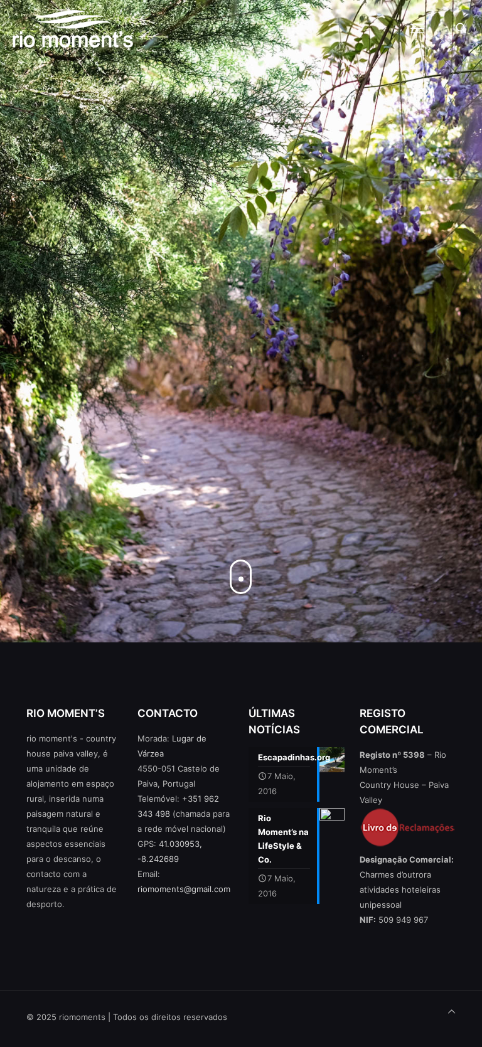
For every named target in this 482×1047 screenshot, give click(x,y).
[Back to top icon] (451, 1011)
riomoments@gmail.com (183, 889)
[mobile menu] (417, 28)
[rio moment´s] (73, 28)
